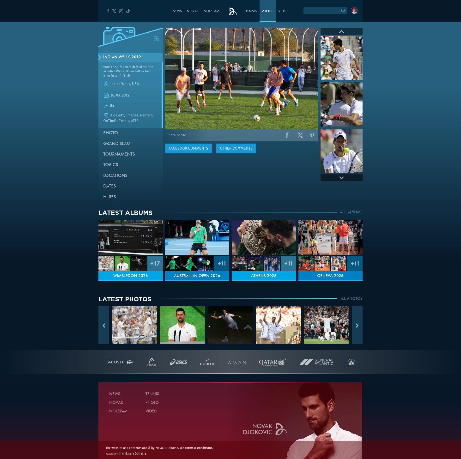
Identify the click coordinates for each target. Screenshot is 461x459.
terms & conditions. (199, 448)
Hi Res (109, 197)
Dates (109, 186)
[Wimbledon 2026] (130, 237)
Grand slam (117, 144)
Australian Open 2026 (197, 276)
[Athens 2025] (264, 237)
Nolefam (211, 11)
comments (188, 148)
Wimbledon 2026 (130, 276)
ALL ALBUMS (351, 212)
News (177, 11)
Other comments (236, 148)
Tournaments (119, 154)
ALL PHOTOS (351, 299)
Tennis (251, 11)
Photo (267, 11)
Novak (193, 11)
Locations (115, 176)
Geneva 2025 (330, 276)
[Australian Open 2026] (197, 237)
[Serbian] (354, 10)
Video (283, 11)
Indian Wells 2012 (122, 57)
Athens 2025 (264, 276)
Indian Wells (120, 83)
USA (135, 83)
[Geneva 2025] (330, 237)
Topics (110, 165)
